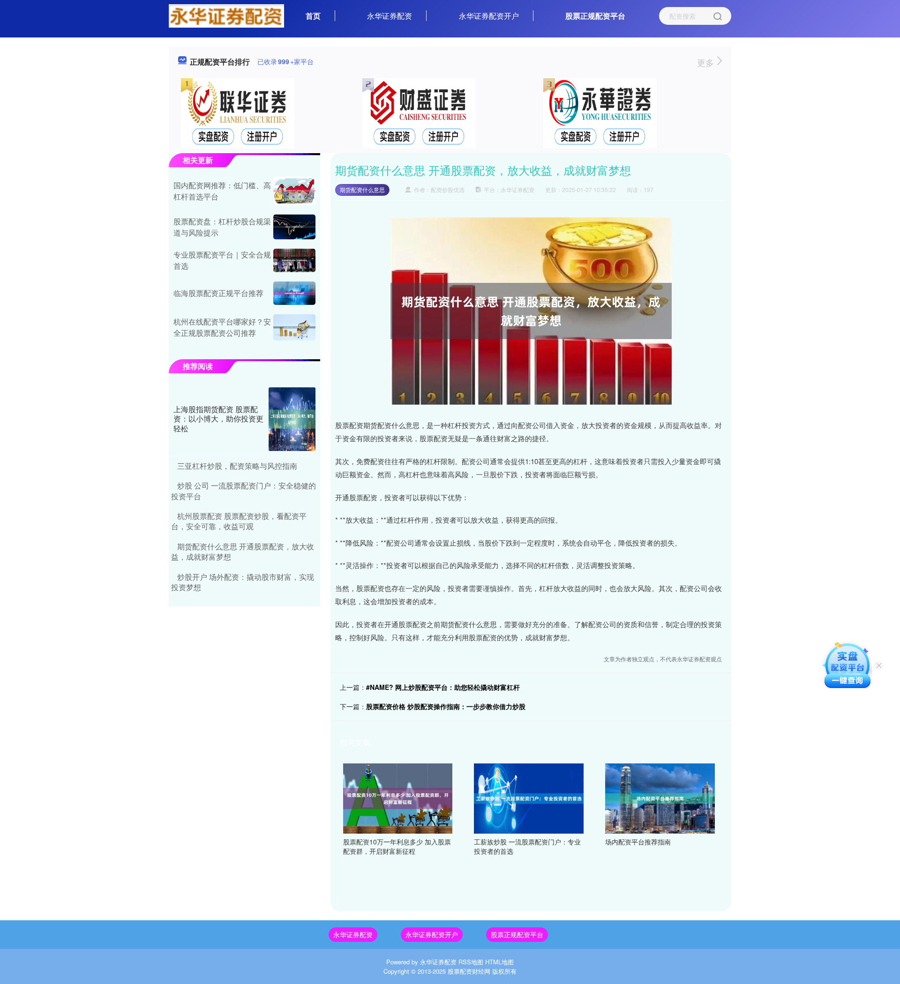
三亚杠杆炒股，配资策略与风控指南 (237, 465)
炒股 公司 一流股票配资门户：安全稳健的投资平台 (243, 490)
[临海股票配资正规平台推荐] (294, 293)
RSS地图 (470, 961)
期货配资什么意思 (362, 189)
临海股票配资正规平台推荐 (218, 293)
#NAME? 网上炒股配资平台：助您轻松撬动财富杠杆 (443, 687)
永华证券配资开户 (489, 15)
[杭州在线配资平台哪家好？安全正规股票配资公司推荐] (294, 327)
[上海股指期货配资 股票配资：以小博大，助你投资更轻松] (292, 419)
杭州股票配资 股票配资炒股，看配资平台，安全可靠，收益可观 (239, 521)
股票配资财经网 (469, 971)
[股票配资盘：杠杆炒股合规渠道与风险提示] (294, 227)
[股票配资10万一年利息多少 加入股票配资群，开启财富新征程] (398, 797)
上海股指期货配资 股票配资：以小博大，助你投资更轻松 (218, 419)
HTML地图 (499, 961)
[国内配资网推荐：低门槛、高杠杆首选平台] (294, 191)
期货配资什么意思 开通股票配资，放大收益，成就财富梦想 (242, 551)
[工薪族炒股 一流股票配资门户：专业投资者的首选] (529, 797)
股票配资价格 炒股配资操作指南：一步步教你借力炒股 (445, 706)
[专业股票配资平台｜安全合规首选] (294, 260)
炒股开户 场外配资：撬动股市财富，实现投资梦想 (242, 581)
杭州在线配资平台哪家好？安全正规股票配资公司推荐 (222, 327)
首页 (313, 15)
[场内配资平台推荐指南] (660, 797)
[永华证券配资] (226, 15)
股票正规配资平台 (595, 15)
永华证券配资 (389, 15)
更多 (706, 62)
